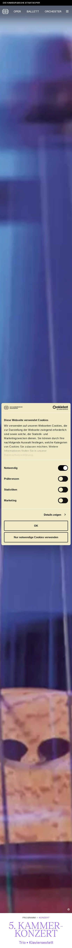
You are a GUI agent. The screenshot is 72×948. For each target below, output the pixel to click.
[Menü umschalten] (67, 11)
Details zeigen (52, 514)
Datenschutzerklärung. (19, 454)
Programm (29, 918)
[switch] (63, 479)
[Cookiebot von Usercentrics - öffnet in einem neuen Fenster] (52, 408)
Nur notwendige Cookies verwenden (36, 537)
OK (36, 525)
